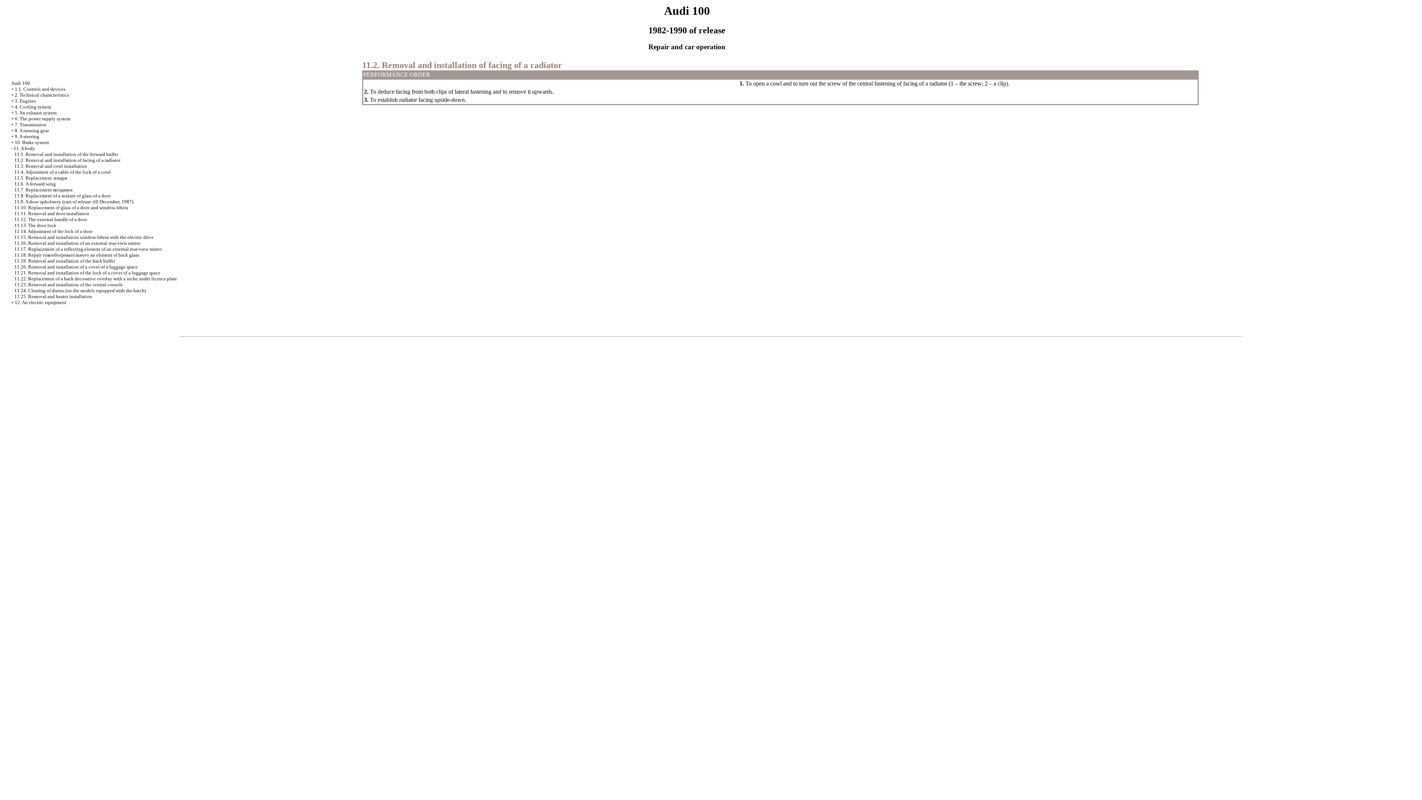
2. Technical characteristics (42, 95)
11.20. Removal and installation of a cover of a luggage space (76, 267)
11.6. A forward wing (35, 184)
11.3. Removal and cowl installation (50, 166)
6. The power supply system (42, 118)
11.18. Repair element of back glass (76, 255)
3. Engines (25, 101)
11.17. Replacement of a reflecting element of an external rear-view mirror (88, 249)
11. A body (24, 148)
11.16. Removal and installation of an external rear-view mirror (77, 243)
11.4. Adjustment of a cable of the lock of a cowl (62, 172)
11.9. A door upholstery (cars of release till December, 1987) (73, 201)
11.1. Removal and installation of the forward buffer (66, 154)
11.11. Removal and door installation (51, 213)
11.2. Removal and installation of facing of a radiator (67, 160)
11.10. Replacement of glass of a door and (71, 207)
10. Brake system (32, 142)
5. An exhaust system (36, 113)
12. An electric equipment (40, 302)
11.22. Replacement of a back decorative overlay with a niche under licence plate (95, 278)
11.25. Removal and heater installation (53, 296)
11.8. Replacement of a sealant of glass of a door (62, 196)
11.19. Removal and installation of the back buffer (64, 261)
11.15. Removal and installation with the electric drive (84, 237)
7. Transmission (30, 124)
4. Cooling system (33, 107)
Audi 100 (20, 83)
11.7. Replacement (43, 190)
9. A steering (27, 136)
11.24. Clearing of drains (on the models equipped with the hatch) (80, 290)
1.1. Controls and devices (40, 89)
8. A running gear (32, 130)
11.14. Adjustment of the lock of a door (53, 231)
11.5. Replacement (40, 178)
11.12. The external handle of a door (50, 219)
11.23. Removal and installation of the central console (68, 284)
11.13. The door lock (35, 225)
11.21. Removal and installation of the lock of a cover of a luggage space (87, 273)
